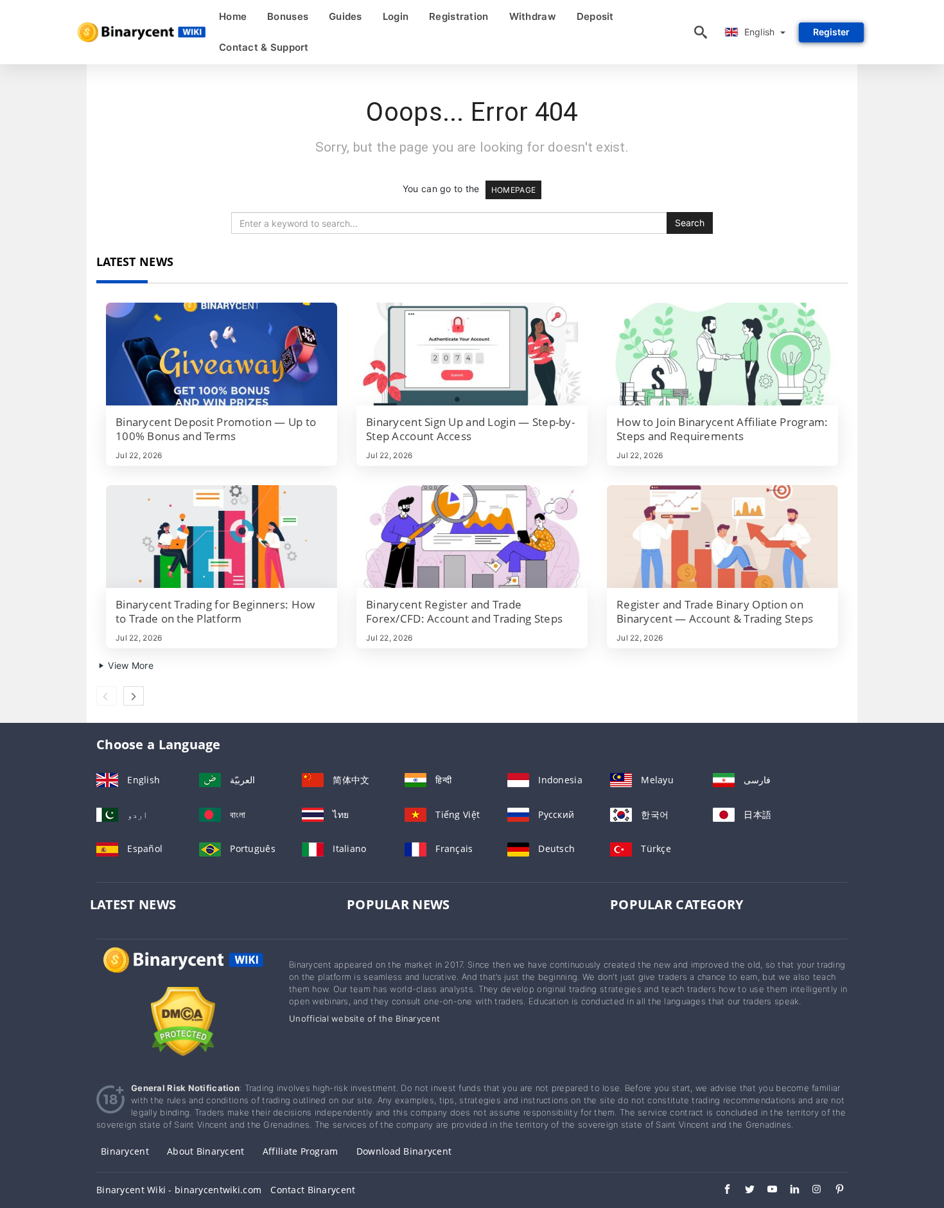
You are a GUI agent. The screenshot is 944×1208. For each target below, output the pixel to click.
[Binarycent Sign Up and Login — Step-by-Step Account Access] (472, 354)
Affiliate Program (300, 1151)
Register (831, 31)
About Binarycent (205, 1151)
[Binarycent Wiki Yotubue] (766, 1190)
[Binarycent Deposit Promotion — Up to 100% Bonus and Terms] (221, 354)
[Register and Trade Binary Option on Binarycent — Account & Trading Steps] (722, 536)
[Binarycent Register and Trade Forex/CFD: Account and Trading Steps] (472, 536)
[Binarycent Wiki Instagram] (811, 1190)
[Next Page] (133, 696)
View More (129, 665)
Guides (345, 16)
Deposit (595, 16)
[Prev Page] (106, 696)
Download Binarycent (403, 1151)
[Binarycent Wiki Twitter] (743, 1190)
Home (233, 16)
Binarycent (125, 1151)
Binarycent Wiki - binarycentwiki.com (178, 1190)
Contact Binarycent (312, 1190)
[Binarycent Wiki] (183, 972)
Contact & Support (264, 47)
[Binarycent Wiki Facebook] (721, 1190)
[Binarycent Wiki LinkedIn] (788, 1190)
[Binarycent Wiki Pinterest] (833, 1190)
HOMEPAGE (513, 190)
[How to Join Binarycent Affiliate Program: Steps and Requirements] (722, 354)
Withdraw (532, 16)
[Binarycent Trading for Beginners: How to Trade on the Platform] (221, 536)
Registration (458, 16)
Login (395, 16)
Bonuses (287, 16)
